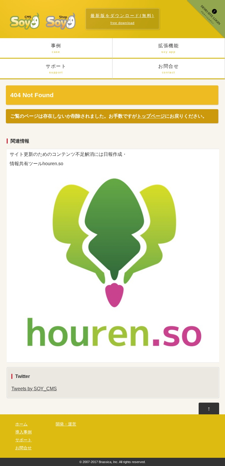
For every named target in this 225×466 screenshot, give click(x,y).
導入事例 (23, 432)
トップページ (151, 116)
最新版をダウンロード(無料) (122, 19)
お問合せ (168, 69)
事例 (56, 48)
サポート (56, 69)
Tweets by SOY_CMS (34, 388)
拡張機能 (168, 48)
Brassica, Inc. (108, 462)
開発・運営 (66, 424)
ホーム (21, 424)
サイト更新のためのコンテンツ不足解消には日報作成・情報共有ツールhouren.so (68, 159)
